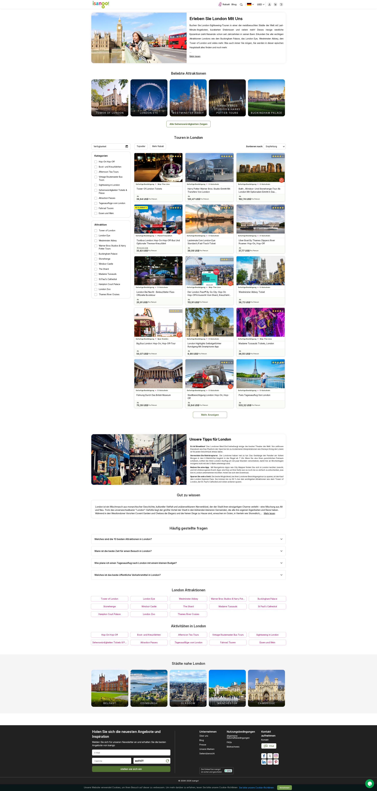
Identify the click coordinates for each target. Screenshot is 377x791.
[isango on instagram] (276, 756)
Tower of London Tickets (149, 188)
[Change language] (250, 4)
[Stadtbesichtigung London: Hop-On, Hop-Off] (209, 373)
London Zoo (149, 614)
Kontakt (264, 739)
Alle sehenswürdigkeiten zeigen (188, 124)
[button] (281, 98)
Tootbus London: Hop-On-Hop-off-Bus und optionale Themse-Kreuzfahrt (158, 242)
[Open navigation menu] (281, 4)
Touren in (188, 137)
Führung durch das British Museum (154, 395)
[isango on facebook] (264, 756)
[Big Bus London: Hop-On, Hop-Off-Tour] (158, 322)
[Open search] (241, 4)
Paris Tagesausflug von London (254, 395)
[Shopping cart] (275, 4)
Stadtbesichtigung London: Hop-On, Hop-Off (208, 396)
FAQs (229, 742)
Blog (234, 4)
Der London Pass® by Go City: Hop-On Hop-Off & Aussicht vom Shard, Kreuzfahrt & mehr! (209, 294)
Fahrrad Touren (228, 642)
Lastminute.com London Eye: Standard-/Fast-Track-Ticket (202, 242)
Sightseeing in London (267, 634)
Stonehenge (109, 606)
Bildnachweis (233, 746)
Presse (202, 744)
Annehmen (285, 787)
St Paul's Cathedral (267, 606)
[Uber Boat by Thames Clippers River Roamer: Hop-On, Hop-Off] (261, 219)
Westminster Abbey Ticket (252, 292)
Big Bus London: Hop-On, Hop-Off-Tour (156, 343)
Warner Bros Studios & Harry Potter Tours (229, 598)
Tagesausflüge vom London (188, 642)
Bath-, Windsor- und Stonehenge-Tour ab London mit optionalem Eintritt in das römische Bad (259, 190)
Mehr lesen (195, 56)
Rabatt (226, 4)
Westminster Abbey (188, 598)
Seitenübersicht (207, 753)
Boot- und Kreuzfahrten (149, 634)
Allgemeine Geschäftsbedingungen (238, 737)
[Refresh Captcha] (167, 761)
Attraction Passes (148, 642)
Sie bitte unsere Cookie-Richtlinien (256, 787)
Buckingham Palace (267, 598)
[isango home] (103, 4)
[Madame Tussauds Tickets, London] (261, 322)
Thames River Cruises (188, 614)
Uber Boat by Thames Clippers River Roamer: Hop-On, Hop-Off (257, 242)
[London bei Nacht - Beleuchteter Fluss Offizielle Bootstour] (158, 270)
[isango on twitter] (270, 756)
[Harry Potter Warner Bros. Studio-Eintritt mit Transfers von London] (209, 167)
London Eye (149, 598)
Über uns (203, 736)
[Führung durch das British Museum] (158, 373)
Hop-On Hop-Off (109, 634)
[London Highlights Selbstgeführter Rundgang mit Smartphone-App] (209, 322)
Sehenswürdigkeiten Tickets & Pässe (110, 642)
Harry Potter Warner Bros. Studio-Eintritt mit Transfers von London (209, 190)
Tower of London (109, 598)
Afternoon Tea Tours (188, 634)
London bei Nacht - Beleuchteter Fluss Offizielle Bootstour (155, 293)
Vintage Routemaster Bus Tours (228, 634)
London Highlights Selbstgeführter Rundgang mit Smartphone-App (204, 345)
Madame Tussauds (228, 606)
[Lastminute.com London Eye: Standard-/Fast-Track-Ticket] (209, 219)
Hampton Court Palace (110, 614)
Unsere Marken (206, 749)
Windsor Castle (149, 606)
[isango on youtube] (270, 762)
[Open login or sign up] (269, 4)
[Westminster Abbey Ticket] (261, 270)
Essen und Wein (267, 642)
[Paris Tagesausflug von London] (261, 373)
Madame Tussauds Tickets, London (256, 343)
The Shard (188, 606)
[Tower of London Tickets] (158, 167)
